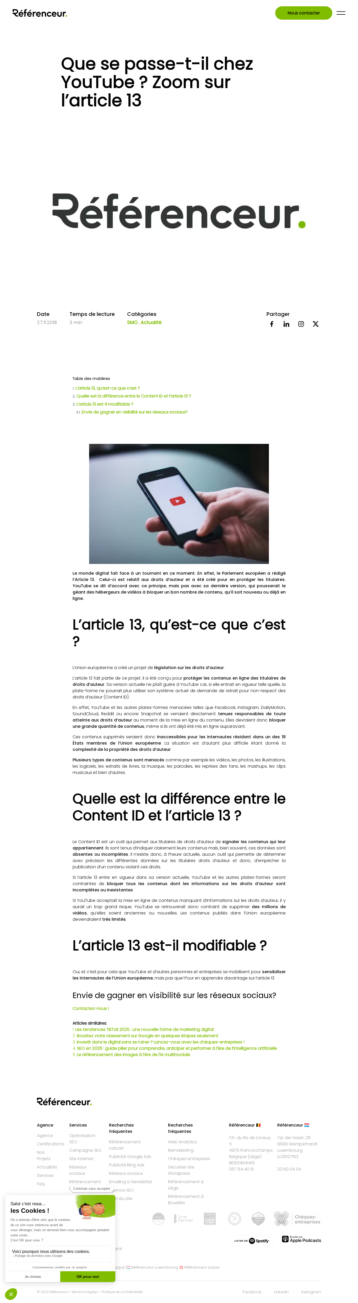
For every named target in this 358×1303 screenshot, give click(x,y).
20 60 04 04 (289, 1169)
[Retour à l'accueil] (40, 13)
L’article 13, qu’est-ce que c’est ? (106, 388)
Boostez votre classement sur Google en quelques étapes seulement (147, 1036)
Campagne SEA (85, 1150)
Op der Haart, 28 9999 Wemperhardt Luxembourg (297, 1144)
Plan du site (120, 1199)
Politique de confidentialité (122, 1292)
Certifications (50, 1144)
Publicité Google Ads (130, 1157)
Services (45, 1175)
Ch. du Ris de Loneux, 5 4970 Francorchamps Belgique (251, 1147)
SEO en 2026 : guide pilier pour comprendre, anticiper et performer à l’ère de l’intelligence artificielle (177, 1048)
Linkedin (281, 1292)
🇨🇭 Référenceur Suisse (199, 1267)
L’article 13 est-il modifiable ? (103, 404)
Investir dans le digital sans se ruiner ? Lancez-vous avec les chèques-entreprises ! (160, 1042)
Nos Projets (44, 1155)
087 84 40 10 (241, 1169)
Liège (254, 1157)
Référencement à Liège (186, 1185)
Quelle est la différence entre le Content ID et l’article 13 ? (132, 396)
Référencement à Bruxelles (186, 1199)
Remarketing (180, 1150)
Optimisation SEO (82, 1139)
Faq (41, 1184)
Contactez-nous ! (91, 1008)
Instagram (311, 1292)
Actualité (151, 322)
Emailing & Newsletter (130, 1182)
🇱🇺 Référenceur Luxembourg (152, 1267)
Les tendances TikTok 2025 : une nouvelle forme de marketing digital (144, 1029)
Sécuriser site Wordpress (181, 1170)
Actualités (47, 1167)
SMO (132, 322)
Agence (45, 1136)
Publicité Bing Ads (126, 1165)
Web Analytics (182, 1142)
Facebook (252, 1292)
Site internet (81, 1159)
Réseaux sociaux (77, 1170)
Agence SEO (121, 1190)
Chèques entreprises (189, 1159)
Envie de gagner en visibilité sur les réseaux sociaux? (132, 412)
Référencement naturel (125, 1145)
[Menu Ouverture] (341, 13)
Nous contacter (304, 13)
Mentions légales (85, 1292)
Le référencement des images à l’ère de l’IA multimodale (133, 1055)
